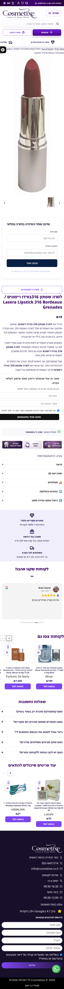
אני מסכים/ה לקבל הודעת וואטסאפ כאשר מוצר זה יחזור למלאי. (28, 410)
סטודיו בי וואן (32, 985)
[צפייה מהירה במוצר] (38, 652)
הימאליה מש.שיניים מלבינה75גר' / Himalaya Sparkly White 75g (18, 804)
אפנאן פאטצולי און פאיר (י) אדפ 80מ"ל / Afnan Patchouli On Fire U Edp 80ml (49, 670)
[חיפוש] (57, 24)
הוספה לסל (49, 686)
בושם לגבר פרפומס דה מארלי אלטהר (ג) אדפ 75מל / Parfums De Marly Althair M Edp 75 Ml (17, 670)
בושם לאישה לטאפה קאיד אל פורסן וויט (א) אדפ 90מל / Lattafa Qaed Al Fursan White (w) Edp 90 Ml (48, 807)
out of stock (47, 48)
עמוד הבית (59, 48)
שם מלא (53, 231)
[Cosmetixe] (23, 13)
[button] (32, 126)
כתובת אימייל (51, 246)
